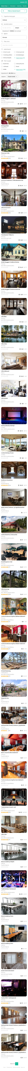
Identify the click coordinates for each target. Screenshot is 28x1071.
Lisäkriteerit (7, 49)
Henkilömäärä (8, 24)
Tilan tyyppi (7, 61)
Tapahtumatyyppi (9, 16)
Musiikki (25, 6)
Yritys (4, 1067)
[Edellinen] (4, 88)
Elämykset (12, 6)
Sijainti (5, 34)
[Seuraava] (23, 88)
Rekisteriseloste (16, 1067)
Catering (19, 6)
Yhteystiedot (9, 1067)
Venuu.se (23, 1067)
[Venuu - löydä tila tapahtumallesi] (4, 2)
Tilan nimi (6, 41)
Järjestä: (3, 76)
